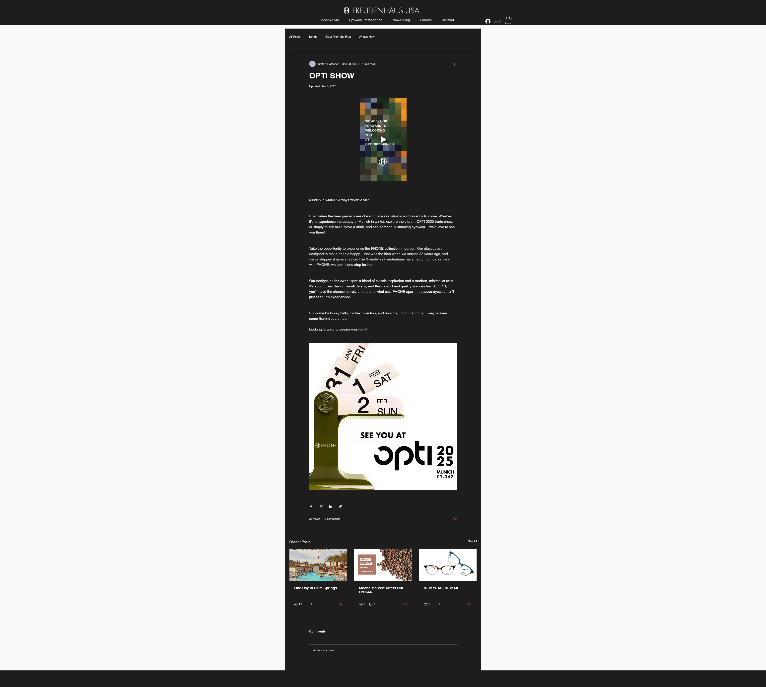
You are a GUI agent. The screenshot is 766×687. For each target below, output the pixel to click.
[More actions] (454, 63)
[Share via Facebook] (311, 506)
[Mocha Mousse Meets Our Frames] (383, 565)
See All (472, 541)
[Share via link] (340, 506)
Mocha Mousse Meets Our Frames (381, 590)
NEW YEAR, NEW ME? (443, 588)
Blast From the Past (338, 36)
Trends (313, 36)
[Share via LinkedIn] (331, 506)
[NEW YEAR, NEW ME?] (448, 565)
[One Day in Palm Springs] (318, 565)
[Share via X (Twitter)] (321, 506)
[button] (508, 20)
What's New (367, 36)
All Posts (295, 36)
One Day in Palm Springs (315, 588)
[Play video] (383, 139)
